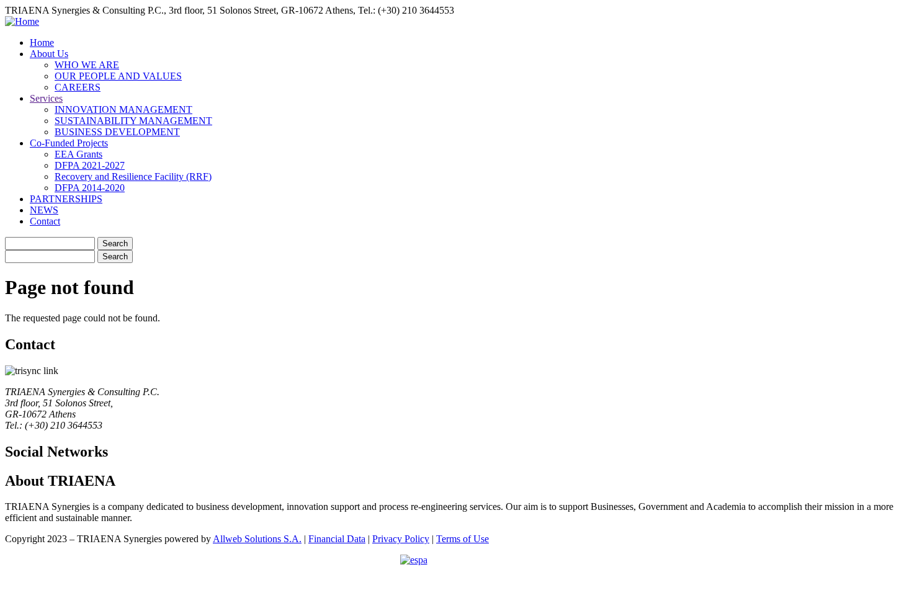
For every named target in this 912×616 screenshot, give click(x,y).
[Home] (22, 21)
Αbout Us (49, 53)
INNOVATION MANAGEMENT (123, 109)
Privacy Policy (400, 538)
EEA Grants (78, 154)
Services (46, 98)
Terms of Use (462, 538)
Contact (45, 221)
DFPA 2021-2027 (90, 165)
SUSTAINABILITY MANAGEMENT (133, 120)
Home (42, 42)
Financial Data (336, 538)
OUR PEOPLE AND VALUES (118, 76)
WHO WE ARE (87, 65)
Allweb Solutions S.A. (257, 538)
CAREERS (78, 87)
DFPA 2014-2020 (90, 187)
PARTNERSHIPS (66, 199)
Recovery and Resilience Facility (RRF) (133, 176)
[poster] (456, 583)
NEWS (44, 210)
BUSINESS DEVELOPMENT (117, 132)
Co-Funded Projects (69, 143)
